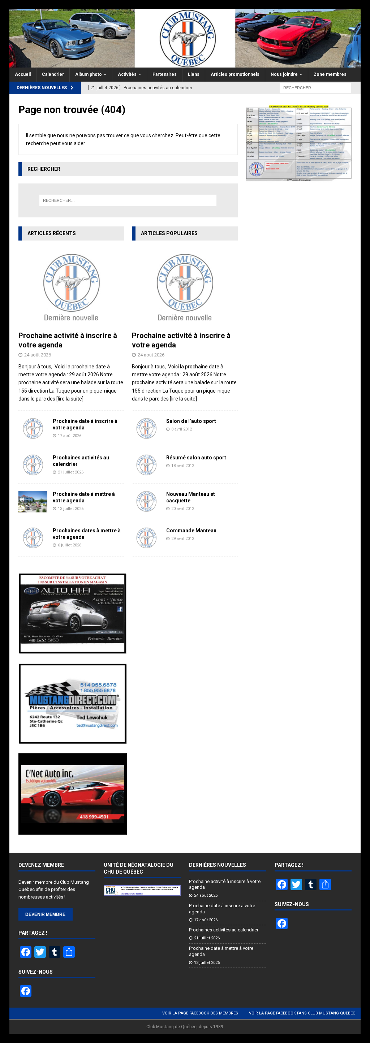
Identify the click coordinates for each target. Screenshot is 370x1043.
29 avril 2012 (182, 538)
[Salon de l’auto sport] (146, 429)
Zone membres (330, 74)
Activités (127, 74)
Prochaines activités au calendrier (223, 929)
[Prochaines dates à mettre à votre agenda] (32, 538)
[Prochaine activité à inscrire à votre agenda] (71, 287)
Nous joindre (284, 74)
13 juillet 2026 (70, 508)
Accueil (23, 74)
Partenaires (164, 74)
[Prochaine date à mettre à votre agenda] (32, 501)
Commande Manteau (191, 530)
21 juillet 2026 (70, 472)
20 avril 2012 (182, 508)
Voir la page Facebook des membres (200, 1013)
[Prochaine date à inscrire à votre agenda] (32, 429)
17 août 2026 (69, 435)
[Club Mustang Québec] (185, 63)
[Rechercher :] (315, 88)
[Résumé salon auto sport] (146, 465)
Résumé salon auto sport (196, 457)
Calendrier (53, 74)
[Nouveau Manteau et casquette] (146, 501)
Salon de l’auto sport (191, 421)
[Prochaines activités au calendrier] (32, 465)
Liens (193, 74)
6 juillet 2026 (69, 545)
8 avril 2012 (181, 429)
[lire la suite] (69, 399)
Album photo (88, 74)
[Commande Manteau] (146, 538)
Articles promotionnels (235, 74)
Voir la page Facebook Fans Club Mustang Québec (302, 1013)
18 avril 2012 (182, 465)
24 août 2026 (37, 355)
